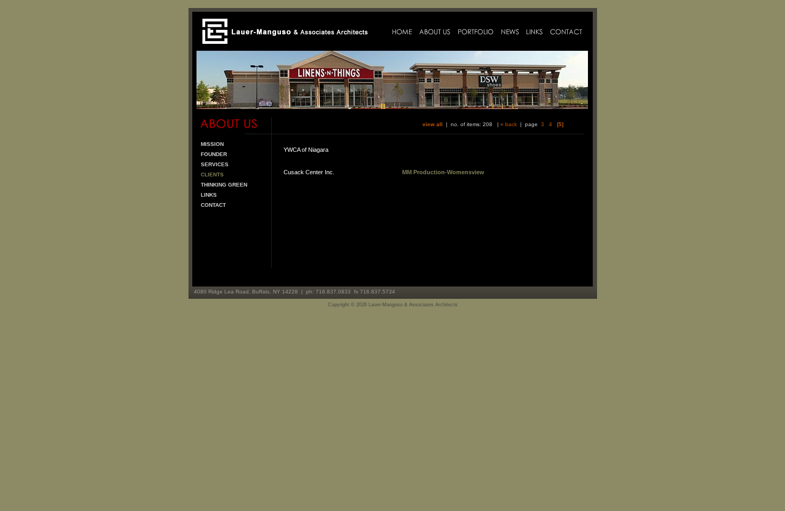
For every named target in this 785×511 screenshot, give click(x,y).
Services (215, 164)
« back (508, 124)
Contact (213, 205)
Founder (214, 154)
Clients (212, 174)
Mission (212, 144)
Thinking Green (224, 185)
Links (209, 195)
